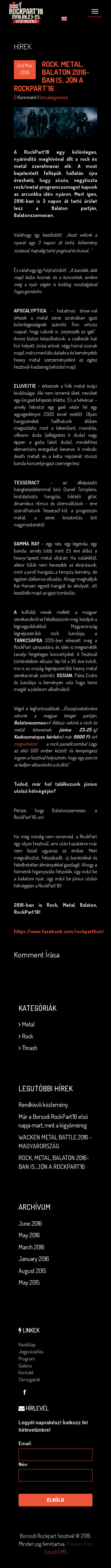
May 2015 (29, 1282)
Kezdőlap (27, 1344)
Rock (27, 1036)
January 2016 (33, 1259)
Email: (25, 1443)
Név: (23, 1464)
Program (26, 1359)
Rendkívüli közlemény (43, 1104)
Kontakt (26, 1372)
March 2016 (31, 1247)
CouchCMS (55, 1551)
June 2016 (30, 1223)
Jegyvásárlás (30, 1352)
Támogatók (29, 1379)
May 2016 (29, 1235)
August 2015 (32, 1271)
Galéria (25, 1366)
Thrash (29, 1048)
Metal (28, 1024)
